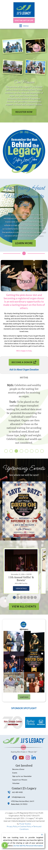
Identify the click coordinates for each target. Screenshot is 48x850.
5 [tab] (27, 597)
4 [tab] (24, 597)
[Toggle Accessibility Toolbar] (5, 845)
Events (14, 773)
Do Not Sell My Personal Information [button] (28, 845)
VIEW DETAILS (21, 588)
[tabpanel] (21, 571)
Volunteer (16, 783)
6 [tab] (31, 597)
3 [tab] (20, 597)
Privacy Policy (12, 826)
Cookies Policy (25, 826)
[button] (6, 451)
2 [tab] (17, 597)
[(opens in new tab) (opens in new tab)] (24, 509)
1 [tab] (13, 597)
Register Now (24, 112)
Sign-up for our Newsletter (22, 776)
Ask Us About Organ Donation (24, 369)
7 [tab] (34, 597)
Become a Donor (18, 769)
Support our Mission (19, 780)
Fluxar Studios (25, 824)
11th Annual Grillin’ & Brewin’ (21, 578)
